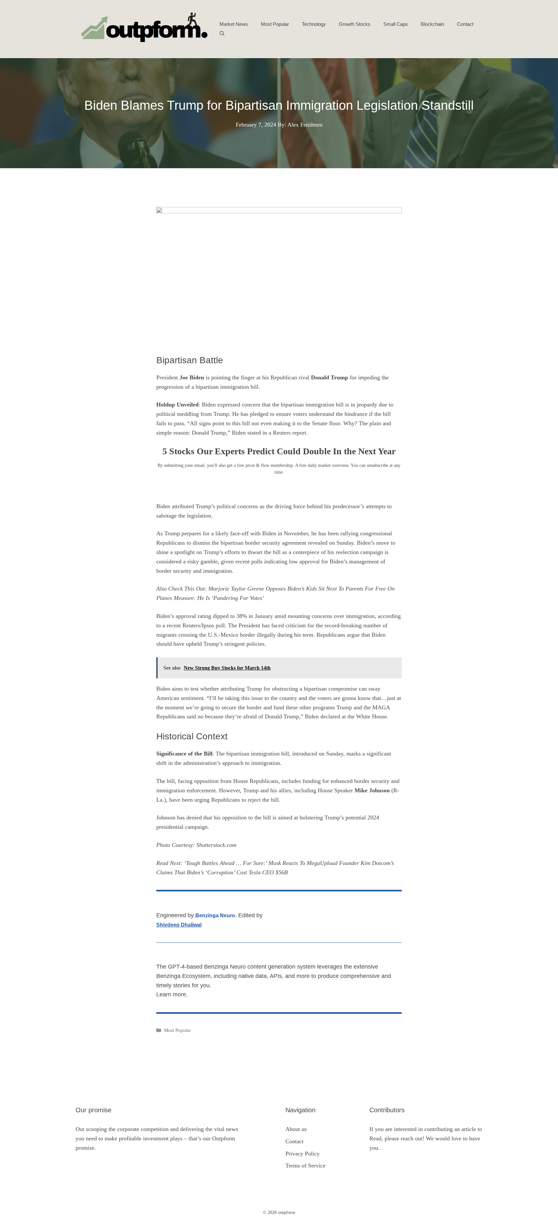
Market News (234, 24)
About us (296, 1129)
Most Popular (275, 24)
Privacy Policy (302, 1153)
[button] (222, 34)
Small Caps (395, 24)
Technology (314, 24)
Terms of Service (305, 1165)
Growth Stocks (354, 24)
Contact (465, 24)
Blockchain (432, 24)
